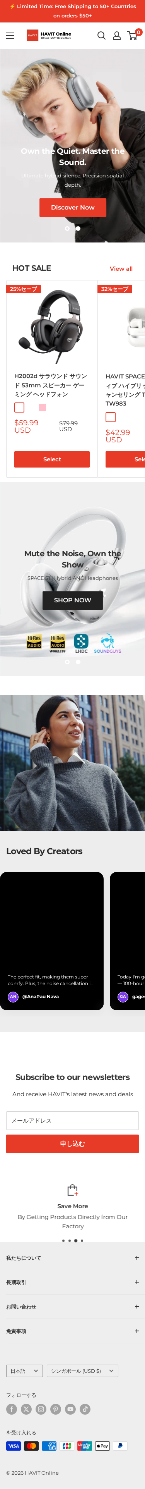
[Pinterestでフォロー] (55, 1409)
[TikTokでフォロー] (85, 1409)
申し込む (72, 1143)
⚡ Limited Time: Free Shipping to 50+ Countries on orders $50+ (72, 11)
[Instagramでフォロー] (41, 1409)
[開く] (101, 35)
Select (52, 459)
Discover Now (72, 207)
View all (121, 268)
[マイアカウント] (117, 35)
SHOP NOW (72, 600)
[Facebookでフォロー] (11, 1409)
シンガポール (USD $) (76, 1371)
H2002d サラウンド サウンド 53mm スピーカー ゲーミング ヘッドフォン (50, 385)
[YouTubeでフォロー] (70, 1409)
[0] (132, 35)
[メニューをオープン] (10, 36)
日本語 (18, 1371)
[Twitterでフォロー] (26, 1409)
